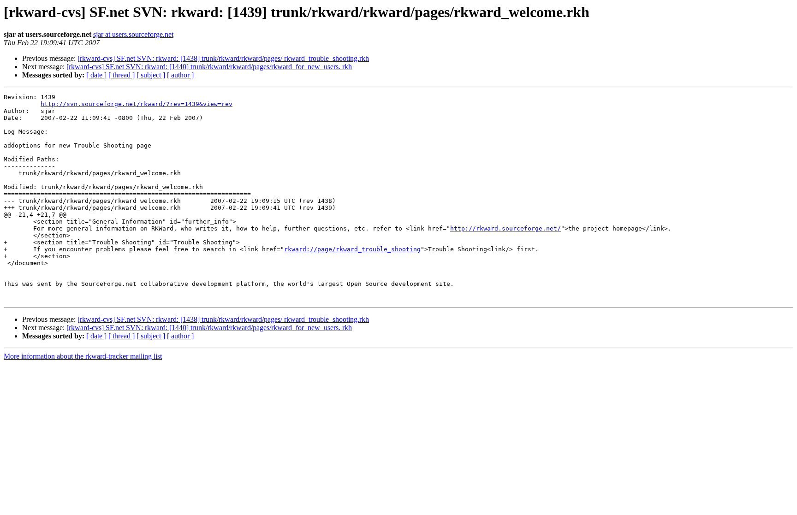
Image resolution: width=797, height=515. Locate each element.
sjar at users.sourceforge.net (133, 34)
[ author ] (180, 75)
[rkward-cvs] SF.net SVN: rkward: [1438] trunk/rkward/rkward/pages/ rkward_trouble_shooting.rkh (223, 58)
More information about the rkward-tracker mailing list (83, 356)
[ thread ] (121, 75)
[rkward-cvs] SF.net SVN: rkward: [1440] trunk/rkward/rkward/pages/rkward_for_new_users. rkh (209, 67)
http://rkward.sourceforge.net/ (505, 228)
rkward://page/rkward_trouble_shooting (352, 249)
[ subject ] (151, 75)
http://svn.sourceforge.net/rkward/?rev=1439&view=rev (136, 104)
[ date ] (96, 75)
